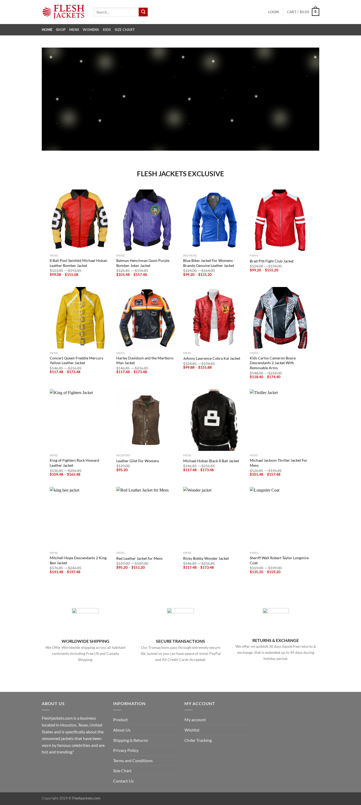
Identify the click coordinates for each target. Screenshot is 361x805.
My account (195, 719)
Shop (61, 29)
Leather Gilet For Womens (137, 461)
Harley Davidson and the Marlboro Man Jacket (144, 360)
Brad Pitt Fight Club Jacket (272, 261)
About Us (122, 729)
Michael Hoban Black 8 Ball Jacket (211, 461)
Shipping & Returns (130, 740)
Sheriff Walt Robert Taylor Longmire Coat (279, 560)
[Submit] (143, 12)
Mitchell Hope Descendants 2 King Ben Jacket (78, 560)
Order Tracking (198, 740)
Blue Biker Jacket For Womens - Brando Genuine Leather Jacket (209, 263)
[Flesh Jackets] (64, 12)
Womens (91, 29)
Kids (107, 29)
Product (120, 719)
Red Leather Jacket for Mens (139, 558)
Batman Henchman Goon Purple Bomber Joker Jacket (142, 263)
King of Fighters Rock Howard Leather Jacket (74, 463)
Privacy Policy (125, 750)
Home (47, 29)
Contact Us (123, 780)
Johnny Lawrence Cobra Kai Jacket (211, 358)
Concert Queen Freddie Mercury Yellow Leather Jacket (76, 360)
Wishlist (192, 729)
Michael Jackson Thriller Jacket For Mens (278, 463)
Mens (74, 29)
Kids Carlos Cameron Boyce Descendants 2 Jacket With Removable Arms (273, 363)
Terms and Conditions (133, 760)
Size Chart (125, 29)
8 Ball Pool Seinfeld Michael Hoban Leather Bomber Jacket (78, 263)
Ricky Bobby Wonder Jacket (206, 558)
